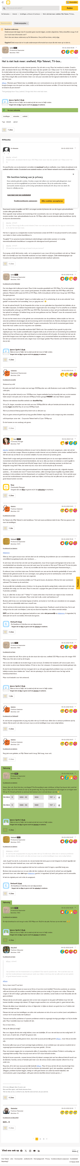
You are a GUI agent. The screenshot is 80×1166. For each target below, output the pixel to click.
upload (15, 122)
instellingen (6, 116)
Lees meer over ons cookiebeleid (19, 195)
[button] (76, 47)
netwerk (8, 122)
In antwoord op (11, 284)
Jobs (11, 1159)
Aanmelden (73, 2)
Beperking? (5, 1161)
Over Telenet (5, 1159)
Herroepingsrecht (39, 1159)
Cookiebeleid (74, 1159)
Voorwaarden (18, 1159)
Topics (2, 2)
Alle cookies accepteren (52, 201)
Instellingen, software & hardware (30, 14)
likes (20, 105)
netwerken (16, 116)
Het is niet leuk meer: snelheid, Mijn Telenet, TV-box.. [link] (59, 14)
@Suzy (4, 83)
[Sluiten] (73, 174)
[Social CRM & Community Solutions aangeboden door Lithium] (75, 1151)
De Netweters (5, 14)
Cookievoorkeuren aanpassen (25, 201)
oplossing (34, 105)
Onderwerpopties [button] (20, 23)
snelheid (25, 116)
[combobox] (31, 8)
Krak (22, 100)
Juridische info (28, 1159)
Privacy (47, 1159)
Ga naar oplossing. (14, 110)
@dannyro (6, 553)
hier (58, 37)
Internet (14, 14)
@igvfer (8, 157)
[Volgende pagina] (46, 1139)
